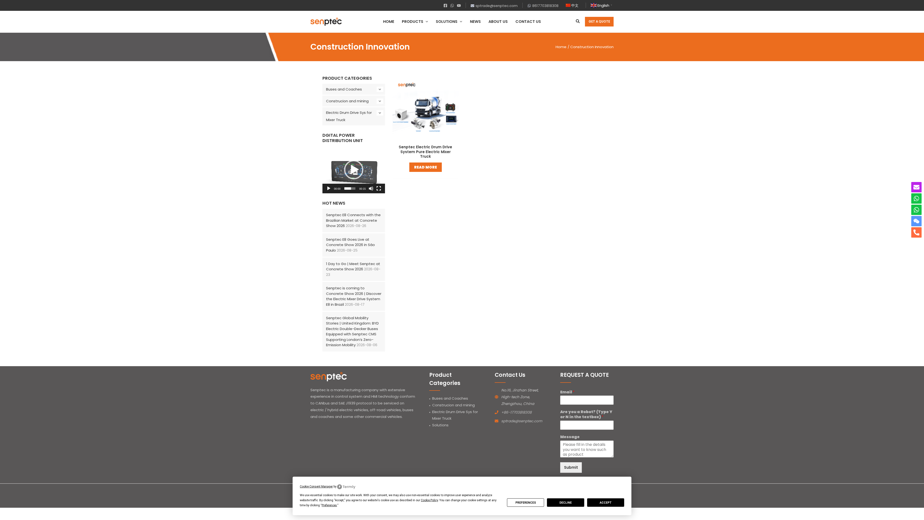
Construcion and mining (347, 101)
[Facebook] (445, 5)
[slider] (349, 188)
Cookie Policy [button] (429, 500)
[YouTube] (459, 5)
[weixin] (916, 221)
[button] (353, 169)
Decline (565, 502)
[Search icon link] (578, 22)
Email (567, 392)
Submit (571, 467)
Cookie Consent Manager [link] (316, 486)
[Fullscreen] (378, 188)
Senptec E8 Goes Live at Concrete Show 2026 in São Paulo (350, 245)
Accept (606, 502)
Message (570, 437)
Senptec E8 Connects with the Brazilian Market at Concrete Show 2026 (353, 220)
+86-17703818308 (516, 412)
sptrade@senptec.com (521, 420)
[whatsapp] (916, 198)
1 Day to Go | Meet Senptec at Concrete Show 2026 (353, 266)
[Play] (328, 188)
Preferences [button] (329, 505)
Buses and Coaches (344, 89)
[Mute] (371, 188)
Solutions (440, 425)
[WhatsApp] (452, 5)
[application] (425, 21)
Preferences (525, 502)
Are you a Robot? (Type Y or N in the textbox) (586, 415)
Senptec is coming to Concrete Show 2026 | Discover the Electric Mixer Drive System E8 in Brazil (353, 296)
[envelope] (916, 187)
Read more (425, 167)
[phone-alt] (916, 232)
